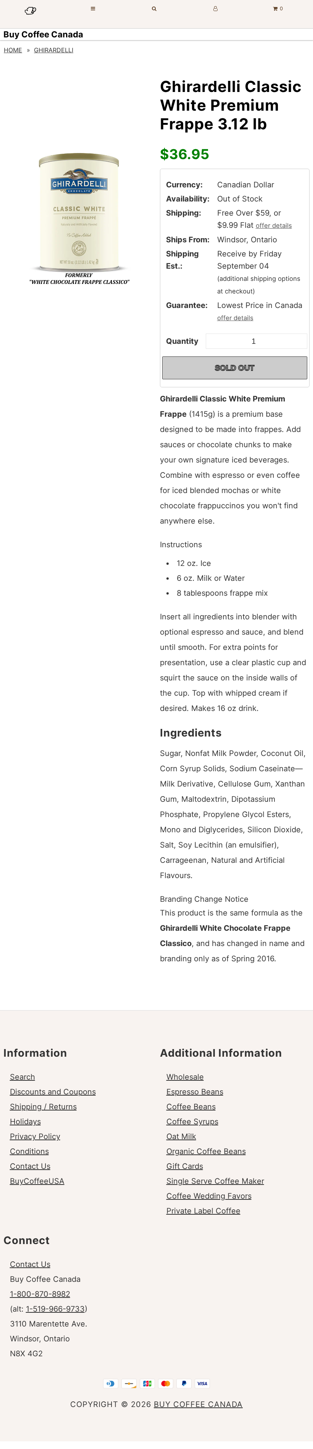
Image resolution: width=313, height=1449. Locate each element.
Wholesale (185, 1077)
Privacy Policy (35, 1136)
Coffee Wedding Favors (209, 1196)
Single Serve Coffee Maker (215, 1181)
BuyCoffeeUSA (37, 1181)
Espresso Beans (194, 1091)
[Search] (154, 8)
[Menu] (93, 8)
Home (13, 50)
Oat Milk (181, 1136)
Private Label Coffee (203, 1210)
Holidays (25, 1121)
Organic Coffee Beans (206, 1151)
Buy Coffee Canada (43, 34)
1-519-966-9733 (55, 1309)
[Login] (215, 8)
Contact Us (30, 1166)
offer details (274, 225)
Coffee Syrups (192, 1121)
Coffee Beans (191, 1106)
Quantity (182, 341)
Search (22, 1077)
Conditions (29, 1151)
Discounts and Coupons (53, 1091)
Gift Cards (184, 1166)
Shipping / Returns (43, 1106)
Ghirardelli (53, 50)
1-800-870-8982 (40, 1294)
